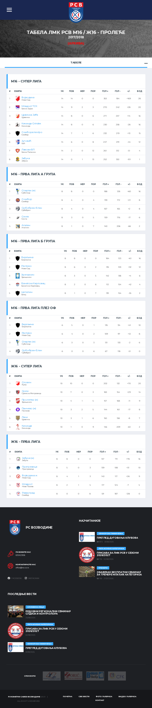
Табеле (76, 62)
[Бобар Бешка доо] (95, 676)
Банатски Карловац (33, 283)
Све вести (84, 696)
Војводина (28, 97)
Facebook (16, 578)
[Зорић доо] (73, 675)
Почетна (67, 696)
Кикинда (27, 425)
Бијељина (27, 257)
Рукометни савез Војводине (24, 697)
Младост (27, 484)
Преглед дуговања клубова (117, 537)
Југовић (26, 140)
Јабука (26, 158)
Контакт (99, 700)
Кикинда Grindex (31, 123)
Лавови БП (28, 149)
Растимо (26, 265)
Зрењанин (27, 274)
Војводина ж (29, 475)
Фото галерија (104, 696)
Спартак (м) (28, 190)
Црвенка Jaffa (30, 114)
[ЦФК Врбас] (117, 675)
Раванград (28, 492)
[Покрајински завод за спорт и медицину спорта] (52, 676)
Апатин (26, 225)
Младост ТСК (29, 106)
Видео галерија (127, 696)
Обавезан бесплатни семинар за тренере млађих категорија (119, 573)
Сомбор (27, 199)
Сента (25, 216)
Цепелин (26, 291)
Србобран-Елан (32, 207)
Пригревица (29, 466)
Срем (25, 390)
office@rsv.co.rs (22, 568)
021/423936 (20, 555)
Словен (26, 382)
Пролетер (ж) (30, 399)
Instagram (33, 578)
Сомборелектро (32, 132)
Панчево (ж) (29, 408)
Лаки (25, 417)
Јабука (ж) (28, 457)
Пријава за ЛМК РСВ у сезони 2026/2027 (118, 554)
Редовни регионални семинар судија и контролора (48, 612)
